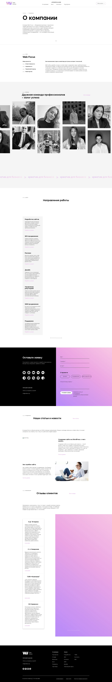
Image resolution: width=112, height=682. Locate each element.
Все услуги (100, 3)
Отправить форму (66, 392)
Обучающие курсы (68, 666)
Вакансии (54, 659)
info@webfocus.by (26, 393)
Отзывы (54, 657)
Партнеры (55, 666)
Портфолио (67, 4)
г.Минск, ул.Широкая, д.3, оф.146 (29, 390)
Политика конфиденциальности (80, 678)
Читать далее (62, 454)
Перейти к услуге (29, 230)
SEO (65, 657)
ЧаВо (75, 654)
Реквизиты (55, 664)
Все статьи (76, 418)
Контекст (66, 659)
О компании (45, 4)
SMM (65, 661)
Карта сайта (68, 678)
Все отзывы (72, 493)
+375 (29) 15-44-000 (27, 387)
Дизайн (66, 664)
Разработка (67, 654)
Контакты (58, 4)
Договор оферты (59, 678)
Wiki (75, 659)
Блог (52, 4)
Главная (24, 13)
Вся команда (87, 95)
